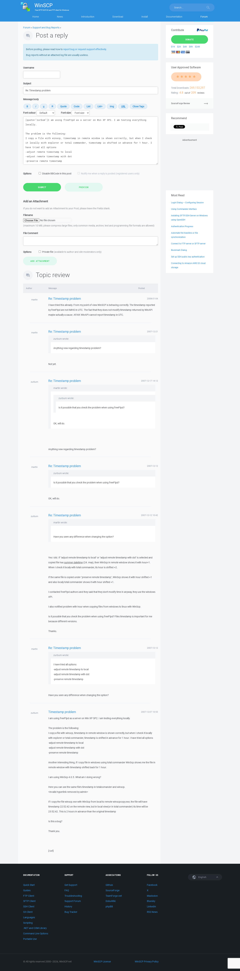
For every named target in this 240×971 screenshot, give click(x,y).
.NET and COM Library (35, 928)
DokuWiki (111, 901)
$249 (197, 46)
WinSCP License (102, 961)
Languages (29, 917)
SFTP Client (29, 901)
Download (117, 16)
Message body (31, 99)
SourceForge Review (180, 103)
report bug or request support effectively (84, 49)
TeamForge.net (114, 895)
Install (144, 16)
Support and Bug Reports (46, 27)
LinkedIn (151, 906)
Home (35, 16)
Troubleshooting (73, 895)
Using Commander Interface (184, 209)
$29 (179, 46)
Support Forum (72, 901)
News (60, 16)
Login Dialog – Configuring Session (187, 202)
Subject (27, 83)
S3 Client (28, 912)
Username (28, 67)
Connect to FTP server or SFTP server (188, 243)
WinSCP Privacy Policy (146, 961)
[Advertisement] (189, 164)
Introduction (87, 16)
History (68, 906)
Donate (190, 39)
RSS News (152, 912)
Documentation (174, 16)
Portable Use (30, 939)
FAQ (66, 890)
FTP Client (28, 895)
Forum (204, 16)
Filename (28, 215)
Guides (27, 890)
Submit (42, 187)
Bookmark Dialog (179, 250)
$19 (173, 46)
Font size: (66, 112)
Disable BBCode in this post (56, 173)
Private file (72, 251)
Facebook (152, 885)
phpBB (109, 906)
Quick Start (29, 885)
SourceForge (112, 890)
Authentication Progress (182, 226)
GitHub (109, 885)
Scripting (28, 922)
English (202, 877)
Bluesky (151, 901)
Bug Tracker (70, 912)
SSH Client (28, 906)
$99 (191, 46)
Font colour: (29, 112)
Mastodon (152, 895)
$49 (185, 46)
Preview (83, 187)
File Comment (30, 233)
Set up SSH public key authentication (188, 256)
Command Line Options (35, 933)
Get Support (70, 885)
